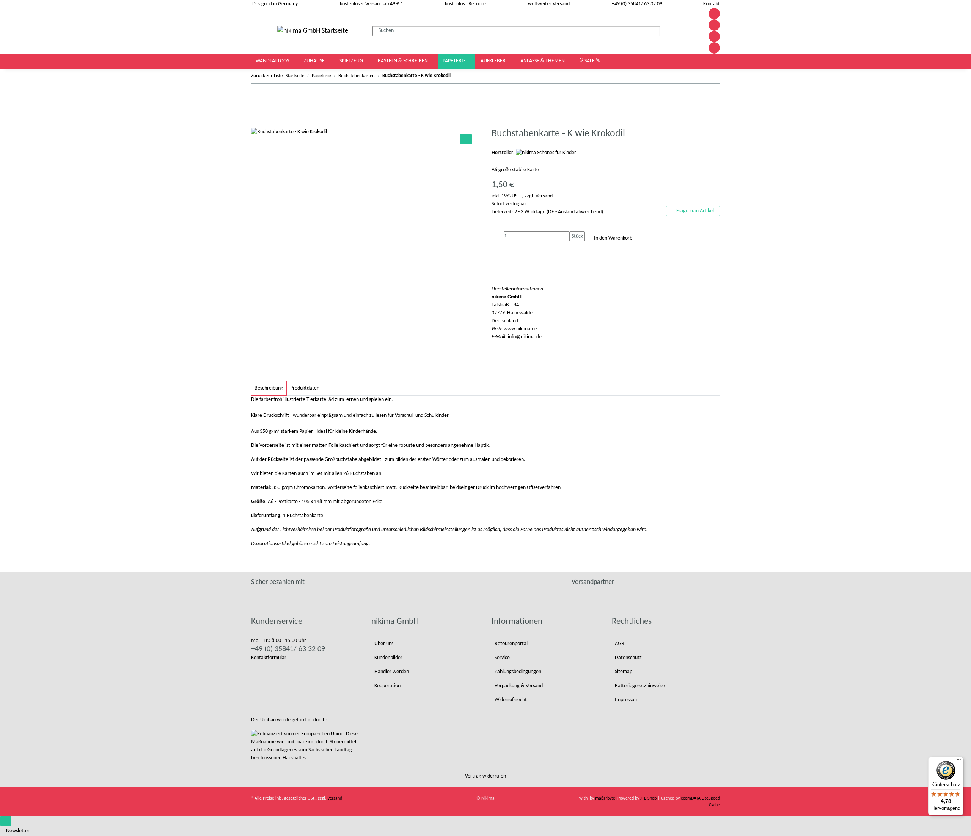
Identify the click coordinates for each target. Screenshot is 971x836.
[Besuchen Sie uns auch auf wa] (714, 48)
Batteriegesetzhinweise (640, 686)
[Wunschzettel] (691, 30)
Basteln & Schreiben (403, 61)
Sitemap (623, 672)
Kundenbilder (388, 658)
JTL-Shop (649, 798)
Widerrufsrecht (511, 700)
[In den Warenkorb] (257, 124)
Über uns (383, 644)
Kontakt (711, 4)
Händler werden (391, 672)
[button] (682, 30)
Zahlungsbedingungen (518, 672)
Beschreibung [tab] (269, 388)
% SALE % (590, 61)
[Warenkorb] (697, 30)
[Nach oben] (5, 821)
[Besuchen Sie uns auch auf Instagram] (714, 36)
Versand (544, 196)
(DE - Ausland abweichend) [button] (575, 212)
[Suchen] (666, 29)
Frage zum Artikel (694, 211)
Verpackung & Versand (519, 686)
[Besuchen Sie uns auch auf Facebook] (714, 13)
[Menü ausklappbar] (261, 30)
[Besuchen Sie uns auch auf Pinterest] (714, 25)
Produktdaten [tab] (304, 388)
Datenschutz (628, 658)
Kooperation (387, 686)
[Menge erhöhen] (576, 246)
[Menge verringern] (498, 236)
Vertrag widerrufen (485, 776)
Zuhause (315, 61)
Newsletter (18, 831)
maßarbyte (605, 798)
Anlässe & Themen (543, 61)
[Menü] (958, 761)
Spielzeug (351, 61)
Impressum (626, 700)
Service (502, 658)
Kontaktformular (268, 658)
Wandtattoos (273, 61)
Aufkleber (494, 61)
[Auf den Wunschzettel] (466, 139)
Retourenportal (511, 644)
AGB (619, 644)
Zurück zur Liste (267, 75)
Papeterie (455, 61)
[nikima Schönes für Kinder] (546, 153)
